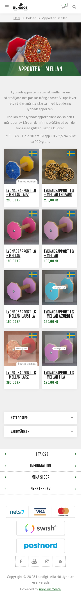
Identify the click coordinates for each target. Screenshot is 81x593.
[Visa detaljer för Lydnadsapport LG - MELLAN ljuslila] (21, 287)
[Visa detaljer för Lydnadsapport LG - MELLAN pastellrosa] (59, 227)
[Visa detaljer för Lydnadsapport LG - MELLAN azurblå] (59, 287)
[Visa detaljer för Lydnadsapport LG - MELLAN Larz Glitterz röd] (21, 348)
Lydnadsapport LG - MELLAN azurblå (59, 314)
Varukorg (65, 5)
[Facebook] (20, 561)
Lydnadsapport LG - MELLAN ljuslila (21, 314)
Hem (17, 18)
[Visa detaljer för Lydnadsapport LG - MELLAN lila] (59, 348)
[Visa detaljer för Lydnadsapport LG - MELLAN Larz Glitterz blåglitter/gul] (21, 166)
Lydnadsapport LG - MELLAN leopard (59, 192)
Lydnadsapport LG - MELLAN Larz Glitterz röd (21, 377)
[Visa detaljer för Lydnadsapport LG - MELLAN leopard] (59, 166)
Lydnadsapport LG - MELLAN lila (59, 374)
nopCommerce (50, 589)
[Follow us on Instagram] (47, 561)
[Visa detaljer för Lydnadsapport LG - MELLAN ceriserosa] (21, 227)
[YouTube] (34, 561)
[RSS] (60, 561)
